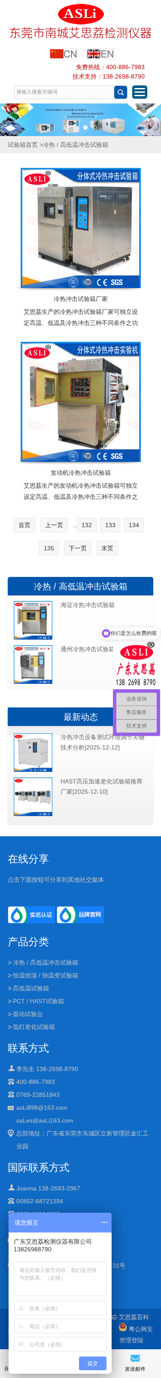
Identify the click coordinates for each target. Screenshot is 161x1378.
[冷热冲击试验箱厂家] (80, 228)
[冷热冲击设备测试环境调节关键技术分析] (33, 770)
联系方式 (28, 1048)
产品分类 (28, 941)
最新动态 (81, 717)
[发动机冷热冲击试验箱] (80, 402)
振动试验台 (28, 1014)
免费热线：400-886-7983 (110, 67)
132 (87, 525)
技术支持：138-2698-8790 (109, 76)
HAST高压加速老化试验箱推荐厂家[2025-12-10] (102, 786)
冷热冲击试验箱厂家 (81, 298)
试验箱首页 (23, 144)
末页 (107, 548)
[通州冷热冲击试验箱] (33, 682)
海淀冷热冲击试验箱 (88, 604)
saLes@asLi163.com (44, 1120)
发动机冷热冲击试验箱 (81, 472)
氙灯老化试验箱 (34, 1026)
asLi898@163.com (41, 1107)
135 (49, 548)
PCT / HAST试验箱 (38, 1001)
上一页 (54, 525)
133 (110, 525)
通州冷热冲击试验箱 (88, 649)
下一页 (78, 548)
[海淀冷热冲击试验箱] (33, 638)
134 (134, 525)
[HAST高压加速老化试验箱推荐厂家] (33, 814)
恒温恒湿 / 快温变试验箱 (45, 975)
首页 (24, 525)
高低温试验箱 (31, 988)
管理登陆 (131, 1340)
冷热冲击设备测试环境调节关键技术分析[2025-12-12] (103, 742)
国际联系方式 (39, 1167)
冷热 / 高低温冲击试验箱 (81, 586)
